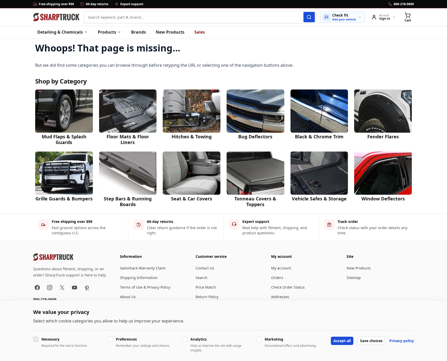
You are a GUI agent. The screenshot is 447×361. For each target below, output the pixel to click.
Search (201, 277)
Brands (138, 32)
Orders (277, 277)
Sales (199, 32)
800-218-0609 (44, 299)
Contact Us (205, 268)
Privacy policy (401, 340)
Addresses (280, 296)
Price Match (206, 287)
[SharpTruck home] (56, 17)
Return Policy (207, 296)
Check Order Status (288, 287)
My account (281, 268)
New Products (170, 32)
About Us (128, 296)
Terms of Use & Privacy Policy (145, 287)
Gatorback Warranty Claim (143, 268)
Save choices (371, 340)
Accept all (342, 340)
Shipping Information (139, 277)
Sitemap (354, 277)
